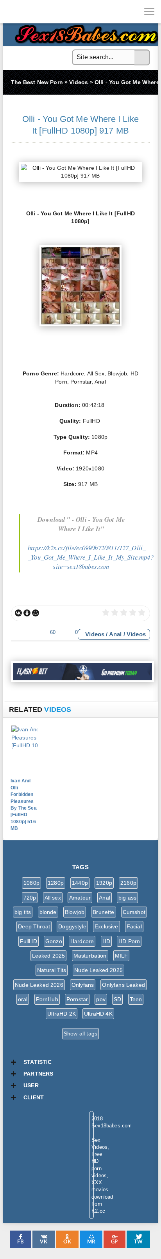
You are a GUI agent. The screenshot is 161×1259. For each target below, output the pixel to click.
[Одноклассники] (26, 612)
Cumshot (134, 912)
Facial (134, 926)
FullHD (28, 941)
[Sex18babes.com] (11, 11)
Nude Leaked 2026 (39, 985)
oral (23, 999)
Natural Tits (51, 970)
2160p (128, 883)
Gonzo (53, 941)
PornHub (47, 999)
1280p (56, 883)
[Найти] (142, 57)
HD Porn (129, 941)
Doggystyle (72, 926)
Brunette (103, 912)
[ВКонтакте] (18, 612)
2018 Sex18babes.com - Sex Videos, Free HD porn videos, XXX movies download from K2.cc (85, 32)
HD (106, 941)
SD (117, 999)
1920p (104, 883)
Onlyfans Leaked (123, 985)
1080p (31, 883)
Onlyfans (83, 985)
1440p (80, 883)
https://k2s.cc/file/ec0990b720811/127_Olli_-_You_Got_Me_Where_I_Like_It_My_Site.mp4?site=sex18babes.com (91, 557)
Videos (94, 634)
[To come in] (35, 11)
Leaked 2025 (48, 956)
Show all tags (80, 1033)
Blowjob (74, 912)
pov (101, 999)
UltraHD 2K (61, 1014)
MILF (121, 956)
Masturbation (90, 956)
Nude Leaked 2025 (98, 970)
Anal (115, 634)
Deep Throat (34, 926)
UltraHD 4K (98, 1014)
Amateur (80, 898)
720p (29, 898)
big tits (22, 912)
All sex (53, 898)
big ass (127, 898)
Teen (136, 999)
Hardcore (82, 941)
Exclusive (106, 926)
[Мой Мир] (35, 612)
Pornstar (77, 999)
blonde (48, 912)
